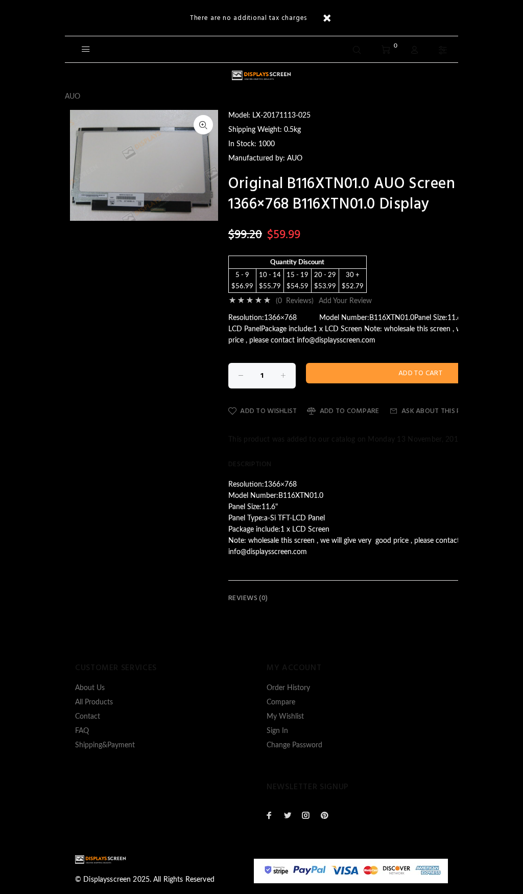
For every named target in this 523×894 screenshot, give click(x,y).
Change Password (294, 745)
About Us (90, 688)
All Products (94, 702)
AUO (72, 96)
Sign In (277, 731)
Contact (87, 716)
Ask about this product (444, 411)
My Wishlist (285, 716)
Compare (281, 702)
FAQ (82, 731)
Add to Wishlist (268, 411)
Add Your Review (345, 301)
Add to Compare (349, 411)
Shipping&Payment (105, 745)
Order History (288, 688)
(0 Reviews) (295, 301)
